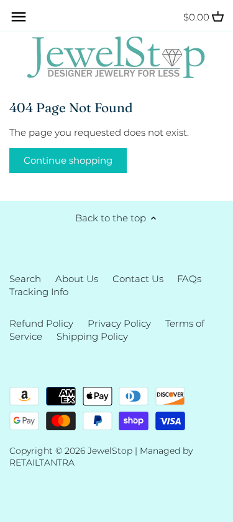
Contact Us (137, 279)
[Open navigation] (18, 16)
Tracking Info (38, 292)
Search (25, 279)
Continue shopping (68, 160)
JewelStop (110, 451)
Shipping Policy (92, 336)
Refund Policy (41, 323)
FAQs (189, 279)
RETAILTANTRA (42, 462)
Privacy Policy (119, 323)
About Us (76, 279)
